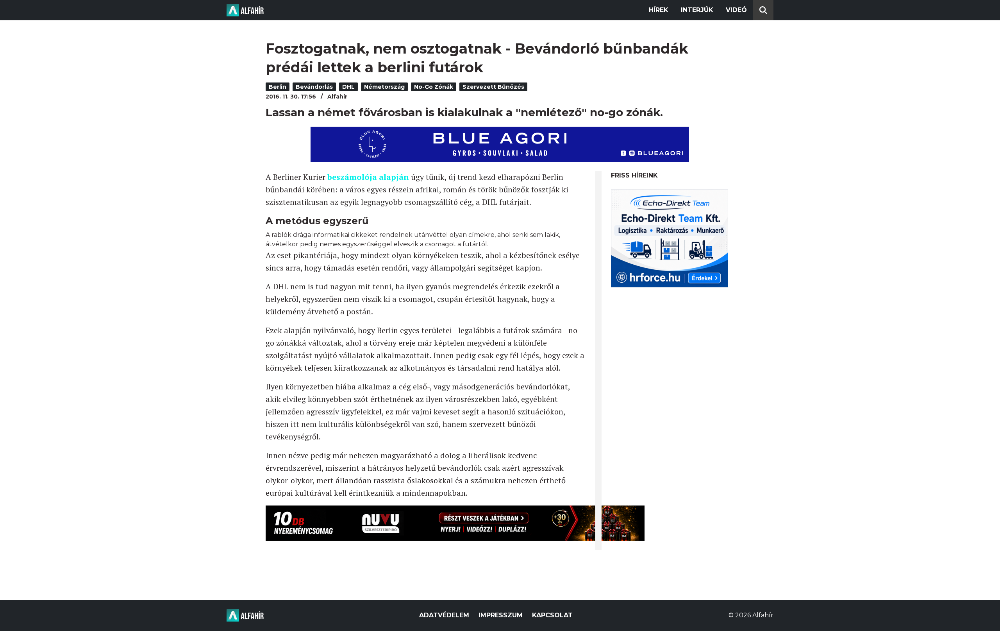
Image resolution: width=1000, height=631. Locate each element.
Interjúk (697, 10)
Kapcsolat (552, 615)
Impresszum (501, 615)
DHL (348, 86)
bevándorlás (314, 86)
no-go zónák (433, 86)
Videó (736, 10)
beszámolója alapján (368, 177)
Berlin (277, 86)
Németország (384, 86)
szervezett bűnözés (493, 86)
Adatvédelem (444, 615)
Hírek (658, 10)
